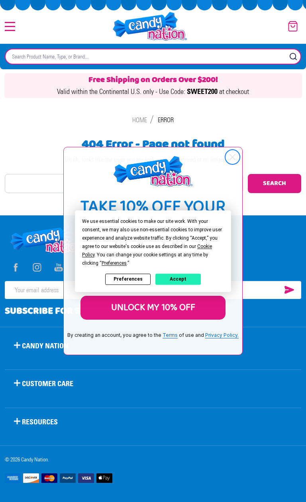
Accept (178, 279)
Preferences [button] (114, 263)
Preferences (128, 279)
